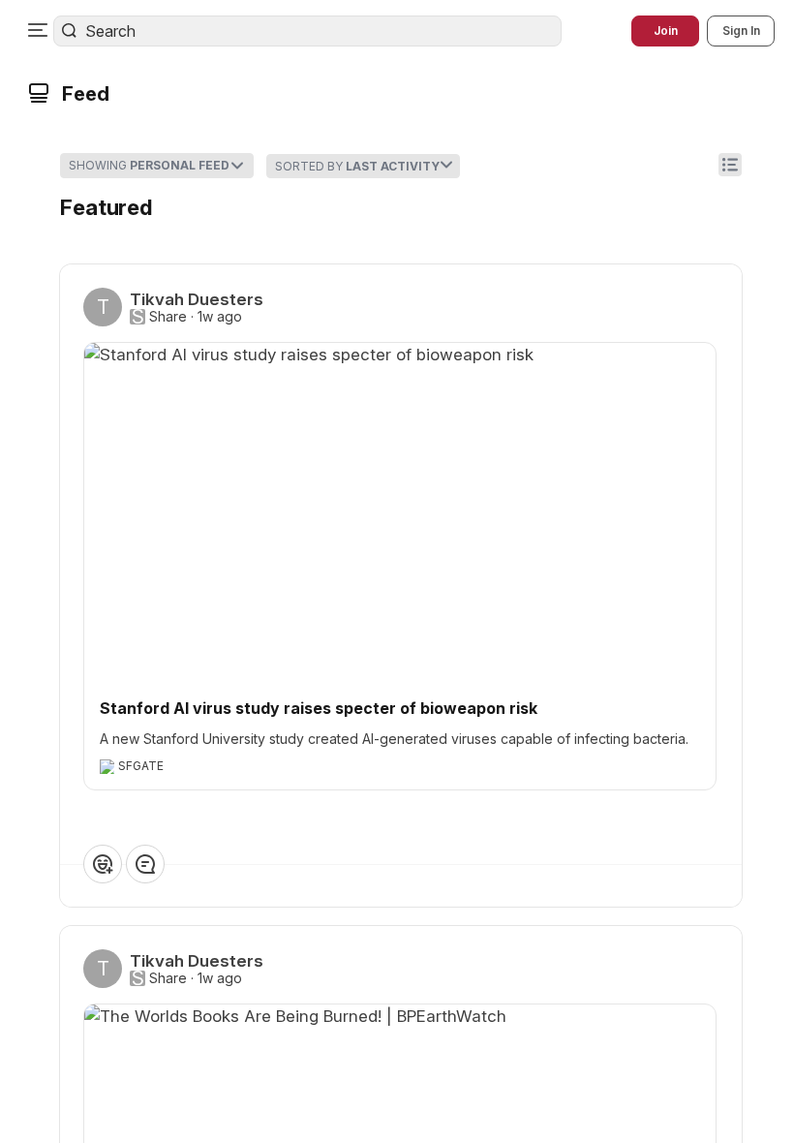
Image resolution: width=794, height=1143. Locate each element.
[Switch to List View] (730, 164)
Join (666, 30)
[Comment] (145, 864)
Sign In (741, 30)
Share (168, 316)
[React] (102, 864)
